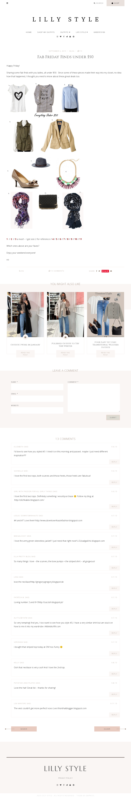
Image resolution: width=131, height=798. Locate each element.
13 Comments (57, 271)
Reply (114, 462)
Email (14, 394)
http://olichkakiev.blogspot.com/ (29, 500)
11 (80, 239)
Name (14, 382)
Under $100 (99, 32)
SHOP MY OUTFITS (46, 32)
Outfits (64, 32)
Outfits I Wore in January (25, 344)
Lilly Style (65, 768)
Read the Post (25, 354)
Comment (73, 382)
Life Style (81, 32)
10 (76, 239)
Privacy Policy (65, 778)
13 (80, 51)
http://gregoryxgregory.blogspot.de (47, 581)
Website (15, 405)
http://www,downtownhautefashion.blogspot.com (58, 520)
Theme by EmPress (85, 796)
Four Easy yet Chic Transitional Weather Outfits (105, 345)
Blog (71, 51)
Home (29, 32)
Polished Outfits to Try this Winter (65, 344)
